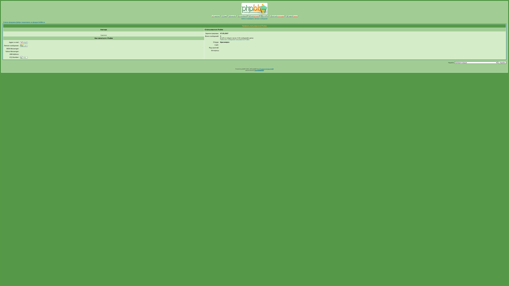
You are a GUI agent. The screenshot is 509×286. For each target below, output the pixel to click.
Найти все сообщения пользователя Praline (234, 39)
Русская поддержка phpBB (267, 69)
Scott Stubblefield (259, 70)
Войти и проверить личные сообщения (254, 18)
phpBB (243, 69)
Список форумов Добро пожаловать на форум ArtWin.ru (24, 22)
